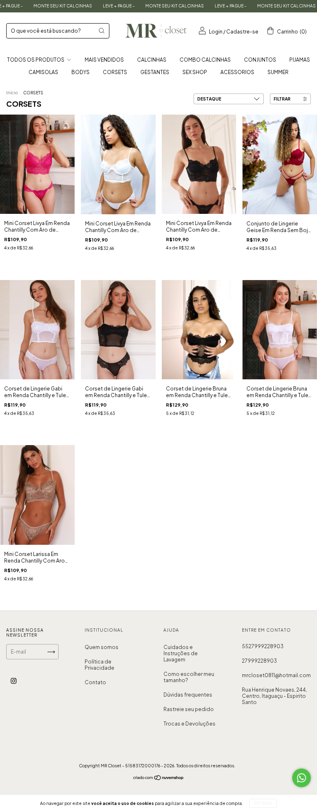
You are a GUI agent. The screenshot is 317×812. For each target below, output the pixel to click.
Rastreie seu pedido (188, 709)
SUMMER (278, 72)
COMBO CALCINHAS (205, 60)
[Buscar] (102, 31)
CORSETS (115, 72)
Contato (95, 682)
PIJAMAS (299, 60)
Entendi (263, 803)
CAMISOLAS (43, 72)
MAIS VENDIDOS (104, 60)
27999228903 (259, 661)
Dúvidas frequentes (187, 695)
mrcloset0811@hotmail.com (276, 675)
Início (12, 92)
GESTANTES (154, 72)
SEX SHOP (194, 72)
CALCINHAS (151, 60)
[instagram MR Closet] (13, 681)
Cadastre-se (242, 32)
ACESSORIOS (237, 72)
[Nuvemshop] (159, 779)
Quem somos (101, 647)
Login (215, 32)
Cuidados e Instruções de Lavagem (180, 653)
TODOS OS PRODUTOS (36, 60)
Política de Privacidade (99, 665)
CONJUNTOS (260, 60)
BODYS (80, 72)
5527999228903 (263, 646)
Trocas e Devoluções (189, 724)
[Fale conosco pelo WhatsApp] (301, 778)
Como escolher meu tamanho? (188, 677)
